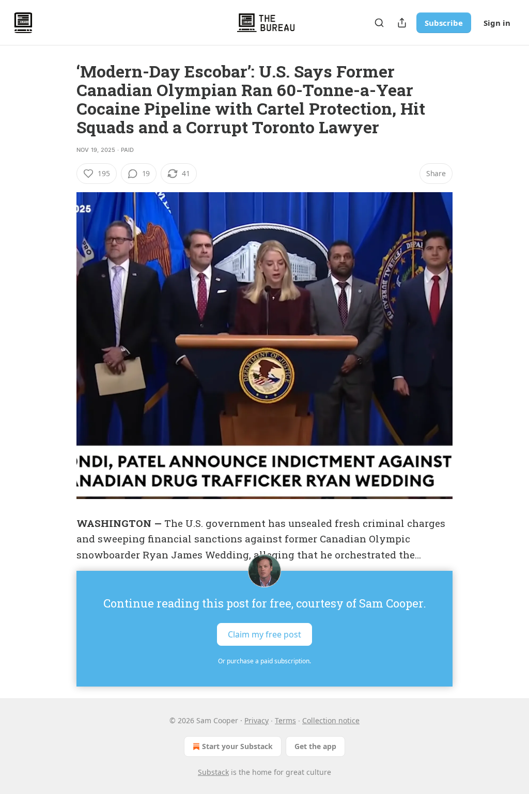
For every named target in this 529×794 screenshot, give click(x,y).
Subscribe (444, 23)
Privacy (256, 720)
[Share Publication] (402, 22)
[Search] (379, 22)
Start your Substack (237, 746)
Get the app (315, 746)
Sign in (497, 23)
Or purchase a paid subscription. (264, 661)
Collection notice (331, 720)
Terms (285, 720)
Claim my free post (264, 634)
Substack (213, 772)
